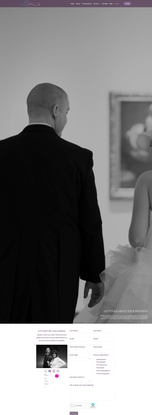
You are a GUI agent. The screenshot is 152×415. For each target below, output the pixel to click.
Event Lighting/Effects (103, 370)
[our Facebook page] (49, 371)
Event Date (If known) (77, 347)
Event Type (74, 355)
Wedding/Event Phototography (101, 361)
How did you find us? (77, 377)
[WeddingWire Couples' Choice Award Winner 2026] (46, 381)
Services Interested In (101, 355)
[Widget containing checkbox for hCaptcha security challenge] (83, 405)
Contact (116, 3)
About (78, 3)
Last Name (97, 331)
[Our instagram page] (58, 371)
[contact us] (45, 371)
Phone (96, 339)
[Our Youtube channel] (54, 371)
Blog (111, 3)
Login (127, 3)
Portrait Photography (102, 373)
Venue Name (97, 347)
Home (72, 3)
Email (72, 339)
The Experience (87, 3)
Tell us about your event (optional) (81, 385)
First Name (74, 331)
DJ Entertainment (101, 365)
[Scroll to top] (147, 411)
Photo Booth (100, 368)
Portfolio (105, 3)
